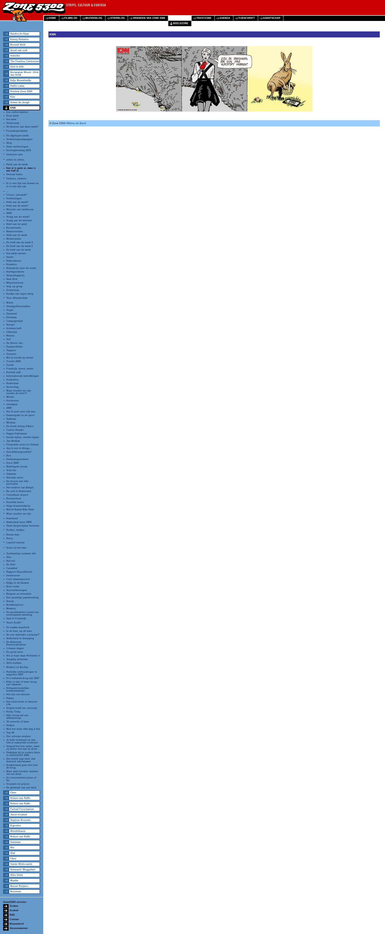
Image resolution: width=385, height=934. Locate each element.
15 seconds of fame (17, 721)
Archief (14, 910)
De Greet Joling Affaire (20, 426)
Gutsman (15, 842)
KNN (13, 108)
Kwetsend (12, 518)
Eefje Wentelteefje (20, 80)
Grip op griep (14, 286)
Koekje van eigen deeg (19, 293)
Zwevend (11, 313)
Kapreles (15, 825)
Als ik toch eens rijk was (20, 411)
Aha (8, 557)
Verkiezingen (14, 198)
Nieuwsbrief (17, 923)
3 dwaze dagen (15, 648)
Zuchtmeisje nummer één (21, 553)
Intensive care (14, 154)
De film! (10, 564)
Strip (9, 143)
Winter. (10, 397)
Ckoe (13, 792)
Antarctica (12, 379)
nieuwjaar (12, 404)
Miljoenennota (14, 282)
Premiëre (11, 264)
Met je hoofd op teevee (19, 357)
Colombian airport (17, 495)
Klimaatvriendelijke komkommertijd (17, 689)
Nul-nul (10, 561)
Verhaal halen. (14, 174)
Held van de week (16, 224)
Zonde (10, 365)
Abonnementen (19, 928)
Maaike (14, 880)
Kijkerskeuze (13, 260)
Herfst (9, 257)
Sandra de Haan (19, 33)
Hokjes (10, 725)
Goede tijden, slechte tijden (22, 437)
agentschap (271, 18)
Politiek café (13, 372)
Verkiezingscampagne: (19, 139)
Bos (8, 455)
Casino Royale (15, 430)
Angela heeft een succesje (21, 708)
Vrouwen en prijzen (18, 784)
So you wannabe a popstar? (23, 634)
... (7, 191)
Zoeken (14, 906)
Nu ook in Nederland (18, 491)
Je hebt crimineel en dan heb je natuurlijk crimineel (22, 741)
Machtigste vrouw (16, 466)
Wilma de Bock (76, 123)
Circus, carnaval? (16, 195)
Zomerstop (12, 290)
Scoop (10, 601)
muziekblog (93, 18)
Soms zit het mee (16, 547)
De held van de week (18, 249)
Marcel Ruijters (19, 886)
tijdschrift (246, 18)
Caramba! (12, 568)
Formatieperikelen (17, 131)
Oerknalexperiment (17, 459)
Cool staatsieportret (18, 579)
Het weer (11, 119)
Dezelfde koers (15, 502)
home (52, 18)
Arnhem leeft (13, 328)
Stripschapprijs (15, 275)
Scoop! (10, 324)
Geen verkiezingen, (17, 146)
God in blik (17, 66)
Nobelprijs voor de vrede (21, 268)
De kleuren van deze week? (22, 126)
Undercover (13, 575)
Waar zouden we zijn (18, 513)
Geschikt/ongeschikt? (19, 452)
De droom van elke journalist (17, 482)
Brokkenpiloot (14, 605)
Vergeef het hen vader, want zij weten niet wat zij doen (22, 747)
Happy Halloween (16, 433)
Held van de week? (17, 202)
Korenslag (12, 387)
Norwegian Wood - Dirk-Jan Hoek (24, 73)
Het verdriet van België (20, 487)
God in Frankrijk (16, 618)
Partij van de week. (17, 164)
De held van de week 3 (19, 242)
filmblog (70, 18)
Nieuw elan (12, 534)
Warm (9, 302)
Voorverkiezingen (16, 590)
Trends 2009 (13, 361)
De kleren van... (15, 343)
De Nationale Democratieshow (16, 643)
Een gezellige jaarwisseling (22, 597)
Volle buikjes (13, 663)
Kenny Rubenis (19, 39)
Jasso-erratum (18, 814)
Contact (14, 919)
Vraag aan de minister (19, 220)
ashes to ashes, (15, 159)
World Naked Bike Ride (20, 509)
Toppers (11, 350)
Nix (12, 847)
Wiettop (10, 422)
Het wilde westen (16, 253)
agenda (224, 18)
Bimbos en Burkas (17, 667)
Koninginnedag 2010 (18, 150)
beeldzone (180, 23)
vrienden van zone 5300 (149, 18)
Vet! (8, 339)
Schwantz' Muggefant (22, 869)
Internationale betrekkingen (22, 376)
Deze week (12, 115)
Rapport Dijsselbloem (19, 572)
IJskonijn (11, 332)
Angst (9, 310)
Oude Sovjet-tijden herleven (22, 525)
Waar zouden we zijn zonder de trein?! (18, 392)
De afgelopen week (17, 135)
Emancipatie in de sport (20, 415)
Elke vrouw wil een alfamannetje (17, 716)
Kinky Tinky (13, 711)
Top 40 (10, 732)
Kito (12, 97)
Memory (11, 608)
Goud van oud (18, 50)
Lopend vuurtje (15, 542)
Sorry (9, 538)
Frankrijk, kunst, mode (19, 368)
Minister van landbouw (20, 209)
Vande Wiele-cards (21, 864)
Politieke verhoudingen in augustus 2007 (21, 673)
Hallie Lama (17, 86)
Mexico (10, 335)
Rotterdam (12, 383)
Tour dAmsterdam (17, 298)
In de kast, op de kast (19, 631)
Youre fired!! (13, 622)
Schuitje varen (14, 477)
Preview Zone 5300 (21, 91)
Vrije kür (11, 470)
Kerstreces (12, 400)
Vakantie (11, 474)
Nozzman (15, 891)
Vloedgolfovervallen (18, 306)
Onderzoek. (13, 123)
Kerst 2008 (12, 463)
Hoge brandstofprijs (18, 506)
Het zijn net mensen (18, 694)
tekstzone (203, 18)
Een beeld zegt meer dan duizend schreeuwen (21, 760)
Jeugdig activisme (17, 659)
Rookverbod (13, 498)
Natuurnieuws (14, 231)
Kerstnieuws (13, 227)
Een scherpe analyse (18, 736)
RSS (12, 915)
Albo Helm (16, 875)
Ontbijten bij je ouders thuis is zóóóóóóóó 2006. (23, 753)
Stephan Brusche (20, 820)
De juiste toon (14, 652)
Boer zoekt (12, 586)
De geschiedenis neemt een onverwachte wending (22, 613)
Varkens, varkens (16, 178)
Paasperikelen (14, 346)
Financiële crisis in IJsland (22, 444)
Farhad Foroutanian (22, 809)
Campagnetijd (14, 321)
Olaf (12, 853)
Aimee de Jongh (20, 102)
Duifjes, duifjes (15, 530)
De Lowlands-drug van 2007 (22, 678)
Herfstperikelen (15, 271)
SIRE (9, 213)
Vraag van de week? (18, 216)
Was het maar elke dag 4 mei (23, 729)
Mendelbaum (17, 831)
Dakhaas (11, 419)
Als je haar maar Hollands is (23, 655)
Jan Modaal (13, 441)
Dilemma (11, 317)
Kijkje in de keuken (17, 583)
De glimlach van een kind (21, 787)
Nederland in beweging (20, 638)
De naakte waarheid (17, 627)
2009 (9, 408)
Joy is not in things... (19, 448)
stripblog (117, 18)
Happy (10, 698)
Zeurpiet (11, 354)
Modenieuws (13, 238)
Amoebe (15, 55)
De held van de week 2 (19, 246)
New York (11, 279)
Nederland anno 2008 (18, 522)
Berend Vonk (17, 44)
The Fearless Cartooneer (25, 61)
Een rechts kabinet (17, 112)
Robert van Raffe (20, 798)
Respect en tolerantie (18, 594)
